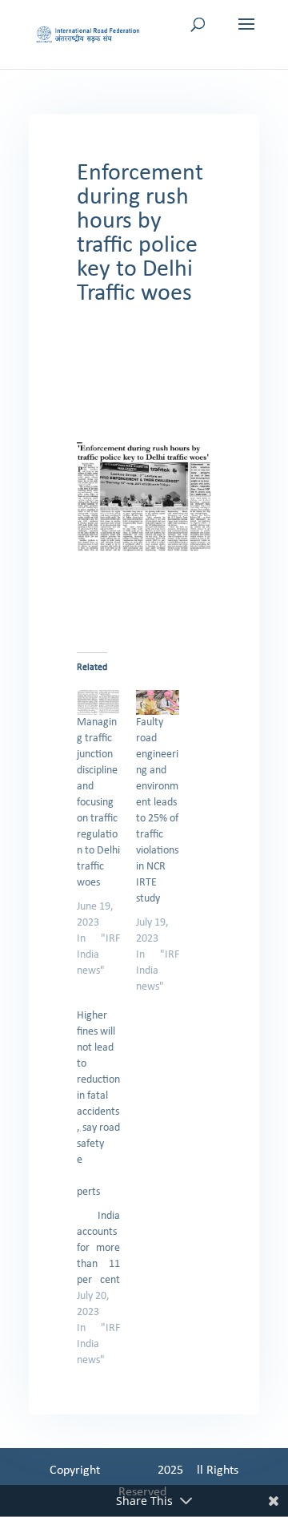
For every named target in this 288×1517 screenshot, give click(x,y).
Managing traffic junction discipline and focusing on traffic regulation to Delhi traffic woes (98, 802)
